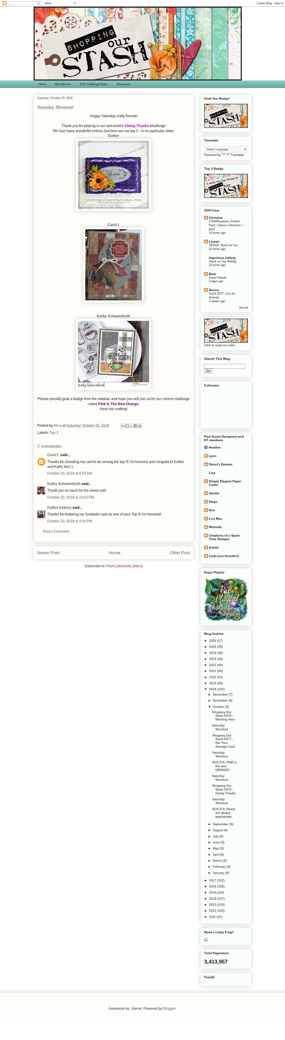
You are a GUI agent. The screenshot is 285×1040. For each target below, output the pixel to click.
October (219, 706)
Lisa (212, 473)
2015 (213, 892)
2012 (213, 910)
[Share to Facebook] (135, 426)
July (216, 836)
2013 (213, 904)
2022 (213, 665)
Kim (212, 510)
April (216, 854)
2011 (213, 917)
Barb (212, 274)
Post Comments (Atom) (124, 566)
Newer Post (48, 552)
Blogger (169, 1008)
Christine (216, 217)
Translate (237, 155)
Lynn (212, 456)
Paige (213, 501)
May (216, 848)
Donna (214, 290)
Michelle (215, 527)
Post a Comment (56, 531)
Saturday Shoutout (220, 727)
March (218, 860)
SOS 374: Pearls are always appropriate (223, 812)
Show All (243, 307)
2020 (213, 677)
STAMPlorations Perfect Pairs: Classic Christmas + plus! (226, 225)
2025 (213, 646)
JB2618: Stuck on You (223, 245)
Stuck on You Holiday (223, 261)
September (221, 824)
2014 (213, 898)
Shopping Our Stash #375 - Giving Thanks (224, 789)
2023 (213, 659)
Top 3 (54, 433)
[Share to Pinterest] (140, 426)
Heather (215, 447)
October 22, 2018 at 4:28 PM (69, 521)
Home (42, 84)
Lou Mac (215, 518)
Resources (123, 84)
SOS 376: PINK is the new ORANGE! (224, 766)
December (220, 694)
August (218, 830)
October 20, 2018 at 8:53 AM (69, 473)
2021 (213, 671)
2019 (213, 683)
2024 (213, 653)
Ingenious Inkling (222, 257)
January (219, 873)
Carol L (114, 225)
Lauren (214, 241)
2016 (213, 886)
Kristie (214, 547)
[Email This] (123, 426)
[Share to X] (131, 426)
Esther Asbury (59, 507)
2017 (213, 880)
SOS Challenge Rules (94, 84)
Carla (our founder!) (224, 556)
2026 (213, 640)
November (220, 700)
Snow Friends (217, 277)
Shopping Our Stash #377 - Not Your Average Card (223, 741)
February (220, 866)
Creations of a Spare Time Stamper (224, 537)
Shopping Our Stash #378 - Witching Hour (223, 715)
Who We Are (63, 84)
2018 (213, 689)
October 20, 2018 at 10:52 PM (70, 497)
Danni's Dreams (220, 464)
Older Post (180, 552)
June (217, 842)
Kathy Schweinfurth (113, 316)
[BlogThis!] (127, 426)
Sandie (214, 493)
